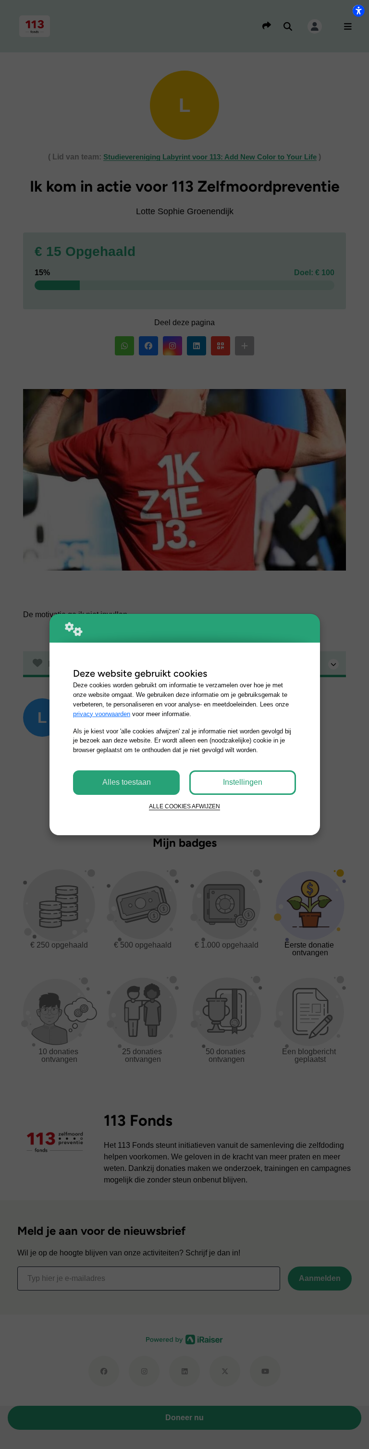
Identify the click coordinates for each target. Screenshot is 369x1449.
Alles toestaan (126, 782)
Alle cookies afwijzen (184, 806)
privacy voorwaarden (101, 714)
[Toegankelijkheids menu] (358, 10)
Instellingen (242, 782)
